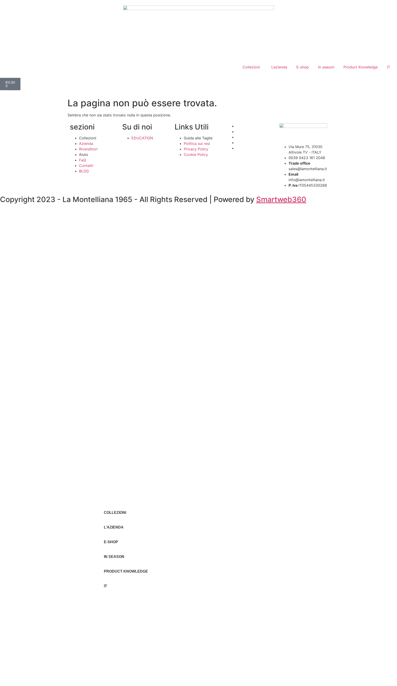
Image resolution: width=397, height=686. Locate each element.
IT (388, 67)
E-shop (302, 67)
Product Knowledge (360, 67)
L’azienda (279, 67)
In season (326, 67)
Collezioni (251, 67)
